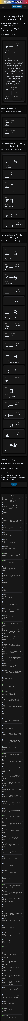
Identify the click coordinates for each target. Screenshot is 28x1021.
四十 (9, 435)
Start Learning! (17, 6)
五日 (9, 201)
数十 (9, 327)
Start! (14, 484)
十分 (9, 425)
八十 (9, 268)
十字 (9, 302)
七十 (9, 371)
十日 (9, 391)
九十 (9, 381)
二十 (9, 292)
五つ (9, 215)
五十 (9, 46)
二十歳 (11, 312)
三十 (9, 346)
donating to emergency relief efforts (13, 2)
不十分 (11, 277)
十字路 (11, 445)
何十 (9, 415)
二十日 (11, 356)
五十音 (11, 161)
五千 (9, 186)
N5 (14, 89)
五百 (9, 225)
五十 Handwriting (17, 99)
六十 (9, 405)
